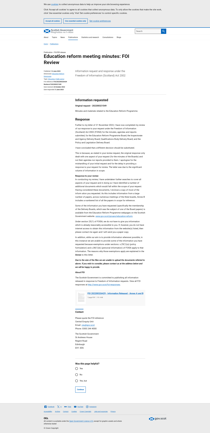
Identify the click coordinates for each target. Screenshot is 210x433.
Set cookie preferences (100, 21)
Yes (81, 368)
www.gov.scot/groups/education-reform (114, 216)
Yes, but (83, 381)
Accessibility (48, 411)
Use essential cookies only (75, 21)
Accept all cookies (53, 21)
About (46, 37)
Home (46, 44)
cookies (54, 4)
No (81, 374)
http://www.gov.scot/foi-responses (104, 284)
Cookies (74, 411)
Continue (80, 389)
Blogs (119, 37)
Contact (65, 411)
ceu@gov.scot (88, 325)
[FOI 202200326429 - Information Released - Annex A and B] (81, 298)
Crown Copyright (85, 411)
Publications (73, 37)
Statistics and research (90, 37)
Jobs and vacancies (101, 411)
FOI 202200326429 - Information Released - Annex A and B (115, 293)
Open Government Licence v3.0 (81, 421)
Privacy (113, 411)
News (62, 37)
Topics (54, 37)
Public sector (60, 79)
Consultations (107, 37)
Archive (57, 411)
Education (51, 79)
